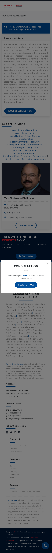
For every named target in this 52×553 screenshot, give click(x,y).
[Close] (47, 263)
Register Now (26, 285)
